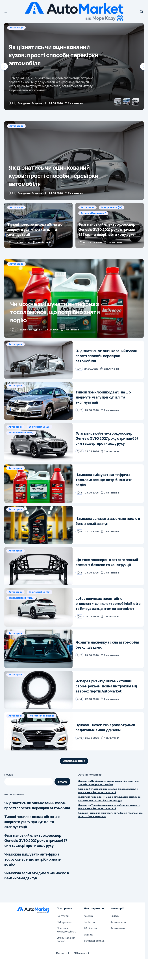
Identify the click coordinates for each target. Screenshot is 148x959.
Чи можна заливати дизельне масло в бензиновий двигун (36, 875)
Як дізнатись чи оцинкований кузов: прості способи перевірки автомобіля (37, 805)
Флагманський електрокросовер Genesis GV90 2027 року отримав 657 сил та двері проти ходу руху (35, 840)
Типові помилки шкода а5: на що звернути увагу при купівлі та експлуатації (32, 821)
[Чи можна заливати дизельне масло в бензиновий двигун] (38, 525)
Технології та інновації (93, 213)
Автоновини (87, 207)
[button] (6, 11)
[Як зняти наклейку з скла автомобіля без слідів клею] (38, 648)
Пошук (8, 774)
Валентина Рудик (88, 796)
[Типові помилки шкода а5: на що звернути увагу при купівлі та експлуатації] (74, 66)
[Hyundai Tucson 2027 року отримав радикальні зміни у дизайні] (38, 731)
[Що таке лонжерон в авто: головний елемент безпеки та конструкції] (38, 566)
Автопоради (16, 27)
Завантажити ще (74, 761)
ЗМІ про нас (80, 953)
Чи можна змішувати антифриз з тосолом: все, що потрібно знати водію (32, 859)
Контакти (61, 953)
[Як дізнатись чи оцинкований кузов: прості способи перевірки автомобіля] (74, 160)
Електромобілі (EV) (111, 207)
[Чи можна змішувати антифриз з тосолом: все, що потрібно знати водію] (74, 298)
